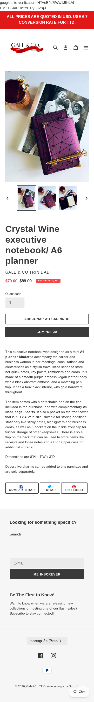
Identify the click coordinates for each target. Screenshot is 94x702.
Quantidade (13, 294)
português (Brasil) (45, 641)
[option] (26, 198)
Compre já (47, 332)
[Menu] (86, 47)
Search (15, 534)
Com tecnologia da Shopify (61, 686)
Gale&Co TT (34, 686)
